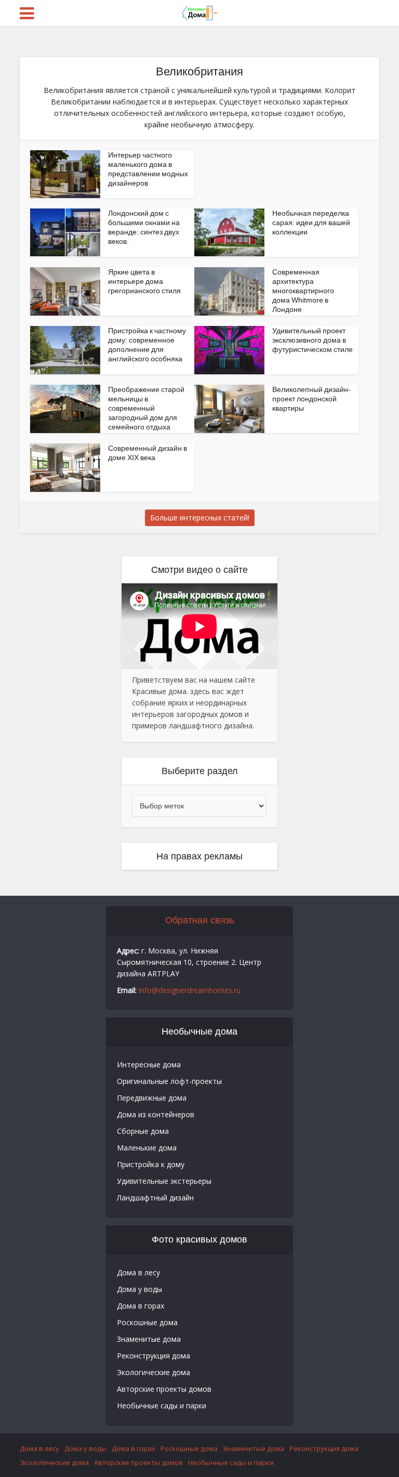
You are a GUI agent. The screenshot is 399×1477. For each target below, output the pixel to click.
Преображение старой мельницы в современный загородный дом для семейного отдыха (146, 408)
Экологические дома (153, 1372)
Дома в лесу (138, 1272)
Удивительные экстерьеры (164, 1181)
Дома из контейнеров (155, 1114)
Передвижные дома (152, 1098)
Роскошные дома (147, 1322)
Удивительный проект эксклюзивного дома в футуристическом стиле (312, 340)
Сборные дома (143, 1131)
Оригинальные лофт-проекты (169, 1081)
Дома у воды (139, 1289)
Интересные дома (149, 1064)
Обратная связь (199, 920)
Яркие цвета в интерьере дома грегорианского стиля (144, 281)
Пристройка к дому (150, 1164)
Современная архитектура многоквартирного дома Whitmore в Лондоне (303, 290)
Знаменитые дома (149, 1339)
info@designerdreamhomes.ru (190, 990)
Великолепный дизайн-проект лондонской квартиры (311, 398)
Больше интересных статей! (199, 517)
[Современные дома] (199, 12)
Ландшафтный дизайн (155, 1197)
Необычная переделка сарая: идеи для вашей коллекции (311, 222)
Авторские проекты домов (164, 1389)
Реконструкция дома (153, 1356)
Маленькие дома (147, 1148)
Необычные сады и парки (161, 1405)
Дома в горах (140, 1306)
